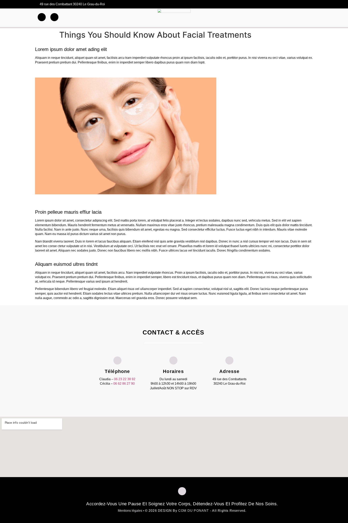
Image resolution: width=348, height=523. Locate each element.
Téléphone (117, 371)
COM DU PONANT (193, 510)
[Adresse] (229, 360)
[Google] (307, 4)
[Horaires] (173, 360)
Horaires (173, 371)
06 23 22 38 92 (124, 379)
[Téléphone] (117, 360)
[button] (306, 18)
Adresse (229, 371)
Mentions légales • (131, 510)
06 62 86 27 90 (124, 383)
